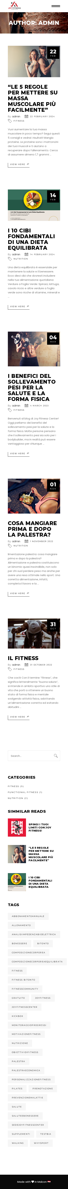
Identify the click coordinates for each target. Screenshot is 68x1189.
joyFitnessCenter (24, 1007)
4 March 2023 (39, 405)
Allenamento (21, 925)
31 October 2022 (41, 665)
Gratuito (18, 998)
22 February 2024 (42, 116)
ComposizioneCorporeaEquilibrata (37, 961)
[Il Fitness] (34, 634)
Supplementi (21, 1134)
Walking (18, 1143)
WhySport (41, 1143)
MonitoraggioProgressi (29, 1025)
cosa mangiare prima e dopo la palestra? (32, 529)
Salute (17, 1107)
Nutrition (21, 259)
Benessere (19, 943)
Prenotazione (43, 1088)
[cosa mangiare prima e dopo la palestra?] (34, 496)
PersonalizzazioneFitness (31, 1079)
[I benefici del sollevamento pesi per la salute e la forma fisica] (34, 349)
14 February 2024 (42, 254)
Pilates (17, 1088)
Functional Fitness (23, 792)
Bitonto (43, 943)
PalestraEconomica (26, 1070)
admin (16, 116)
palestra (18, 1061)
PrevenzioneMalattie (27, 1097)
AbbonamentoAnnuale (28, 916)
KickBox (17, 1016)
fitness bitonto (23, 980)
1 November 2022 (41, 541)
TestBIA (45, 1134)
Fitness (19, 121)
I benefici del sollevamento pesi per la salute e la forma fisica (32, 387)
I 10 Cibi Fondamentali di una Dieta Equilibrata (31, 239)
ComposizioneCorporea (28, 952)
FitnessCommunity (25, 989)
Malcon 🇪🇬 (44, 1182)
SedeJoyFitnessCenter (28, 1125)
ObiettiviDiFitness (25, 1052)
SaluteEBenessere (25, 1116)
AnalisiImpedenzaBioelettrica (34, 934)
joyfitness (43, 998)
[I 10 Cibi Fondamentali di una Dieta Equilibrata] (34, 205)
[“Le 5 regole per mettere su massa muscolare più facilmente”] (34, 61)
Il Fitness (23, 658)
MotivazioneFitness (26, 1034)
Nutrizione (20, 1043)
